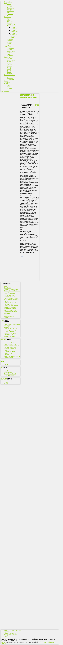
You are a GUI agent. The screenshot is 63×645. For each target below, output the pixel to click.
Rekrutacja (10, 8)
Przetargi (6, 354)
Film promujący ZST (10, 14)
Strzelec (6, 383)
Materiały (10, 26)
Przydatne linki (8, 304)
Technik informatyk (13, 28)
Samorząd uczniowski (10, 78)
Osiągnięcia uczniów (10, 307)
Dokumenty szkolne (9, 297)
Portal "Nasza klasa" (10, 374)
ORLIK (6, 364)
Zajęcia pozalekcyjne (10, 330)
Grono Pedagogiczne (10, 310)
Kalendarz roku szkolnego (11, 299)
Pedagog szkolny (10, 41)
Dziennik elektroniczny (11, 23)
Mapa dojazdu (9, 86)
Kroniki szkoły (9, 69)
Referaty (9, 52)
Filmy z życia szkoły (10, 302)
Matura (12, 37)
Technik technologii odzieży (13, 35)
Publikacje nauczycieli (10, 311)
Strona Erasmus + (9, 357)
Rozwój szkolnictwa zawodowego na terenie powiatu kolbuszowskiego (11, 344)
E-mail (37, 105)
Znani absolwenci (10, 72)
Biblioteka (7, 313)
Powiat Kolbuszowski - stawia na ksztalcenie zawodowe (10, 349)
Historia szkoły (9, 66)
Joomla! (3, 642)
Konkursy (10, 39)
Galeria (6, 301)
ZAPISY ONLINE (9, 5)
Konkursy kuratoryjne (10, 336)
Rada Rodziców (10, 54)
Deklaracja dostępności (11, 289)
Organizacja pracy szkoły (11, 298)
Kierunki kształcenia (10, 10)
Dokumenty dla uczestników (12, 356)
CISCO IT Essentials (10, 333)
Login (2, 91)
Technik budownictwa (14, 31)
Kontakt (9, 88)
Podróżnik (7, 382)
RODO (6, 314)
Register (6, 91)
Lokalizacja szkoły (9, 316)
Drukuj (37, 104)
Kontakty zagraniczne (10, 308)
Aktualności (10, 48)
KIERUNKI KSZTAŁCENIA (12, 291)
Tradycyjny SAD (8, 334)
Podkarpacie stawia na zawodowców (10, 352)
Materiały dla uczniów (10, 328)
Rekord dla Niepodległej (11, 305)
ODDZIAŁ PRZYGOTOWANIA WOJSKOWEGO (10, 294)
